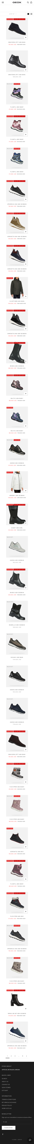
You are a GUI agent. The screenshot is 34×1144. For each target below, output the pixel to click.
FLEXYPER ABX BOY (17, 916)
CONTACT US (6, 1084)
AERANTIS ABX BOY (17, 851)
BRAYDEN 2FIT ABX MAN (17, 42)
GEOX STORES (6, 1087)
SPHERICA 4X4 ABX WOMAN (17, 204)
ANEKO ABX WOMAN (17, 463)
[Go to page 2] (26, 1056)
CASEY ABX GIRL (17, 528)
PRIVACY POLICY (7, 1105)
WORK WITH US (7, 1108)
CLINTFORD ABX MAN (17, 301)
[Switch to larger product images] (28, 14)
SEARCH (4, 1078)
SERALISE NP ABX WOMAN (17, 1013)
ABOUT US (5, 1081)
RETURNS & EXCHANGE (9, 1102)
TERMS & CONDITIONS (9, 1099)
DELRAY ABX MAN (17, 657)
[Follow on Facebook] (3, 1134)
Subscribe (8, 1127)
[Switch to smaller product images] (31, 14)
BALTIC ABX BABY (17, 398)
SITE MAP (5, 1090)
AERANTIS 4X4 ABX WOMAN (17, 236)
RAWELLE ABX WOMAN (17, 625)
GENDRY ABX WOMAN (17, 495)
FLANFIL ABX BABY (17, 107)
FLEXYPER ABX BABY (17, 787)
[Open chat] (30, 1140)
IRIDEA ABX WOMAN (17, 366)
